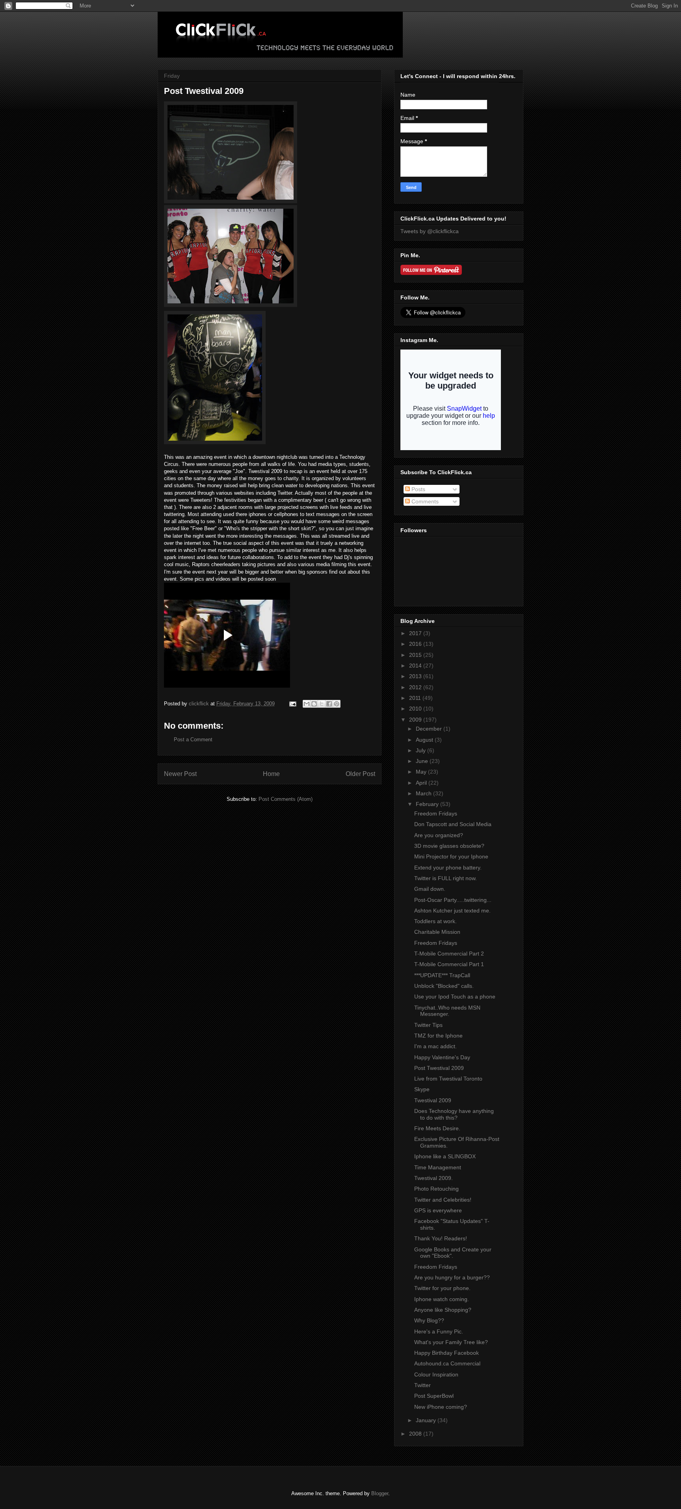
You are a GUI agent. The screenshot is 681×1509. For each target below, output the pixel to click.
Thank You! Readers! (440, 1238)
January (426, 1420)
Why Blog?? (429, 1320)
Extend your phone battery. (448, 867)
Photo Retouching (436, 1189)
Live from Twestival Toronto (448, 1078)
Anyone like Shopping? (442, 1310)
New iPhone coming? (440, 1407)
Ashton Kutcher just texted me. (452, 910)
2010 (416, 708)
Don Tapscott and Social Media (452, 824)
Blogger (379, 1493)
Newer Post (180, 773)
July (421, 750)
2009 (416, 719)
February (428, 804)
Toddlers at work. (435, 921)
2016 (416, 644)
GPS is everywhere (438, 1210)
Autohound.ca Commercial (447, 1363)
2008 (416, 1433)
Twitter (422, 1385)
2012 (416, 687)
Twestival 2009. (433, 1178)
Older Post (360, 773)
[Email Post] (292, 704)
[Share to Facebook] (329, 704)
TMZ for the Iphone (438, 1035)
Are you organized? (438, 835)
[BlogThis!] (314, 704)
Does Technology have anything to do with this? (454, 1114)
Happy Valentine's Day (442, 1057)
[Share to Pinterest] (336, 704)
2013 (416, 676)
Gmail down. (429, 889)
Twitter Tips (428, 1025)
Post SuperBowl (434, 1396)
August (425, 740)
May (422, 772)
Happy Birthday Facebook (446, 1353)
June (423, 761)
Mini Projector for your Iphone (451, 856)
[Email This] (307, 704)
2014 (416, 665)
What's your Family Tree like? (451, 1342)
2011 (415, 698)
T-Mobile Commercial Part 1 (449, 964)
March (424, 793)
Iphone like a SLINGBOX (445, 1156)
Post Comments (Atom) (286, 799)
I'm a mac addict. (435, 1046)
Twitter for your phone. (442, 1288)
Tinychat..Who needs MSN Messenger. (447, 1010)
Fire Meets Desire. (437, 1128)
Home (271, 773)
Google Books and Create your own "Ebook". (452, 1252)
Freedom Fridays (435, 813)
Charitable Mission (437, 932)
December (429, 729)
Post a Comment (193, 739)
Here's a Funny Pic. (438, 1331)
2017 (416, 633)
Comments (424, 501)
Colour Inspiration (436, 1374)
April (422, 783)
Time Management (437, 1167)
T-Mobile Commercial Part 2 (449, 953)
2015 (416, 655)
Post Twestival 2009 (439, 1068)
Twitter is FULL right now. (445, 878)
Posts (417, 489)
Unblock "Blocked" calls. (444, 986)
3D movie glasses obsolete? (449, 846)
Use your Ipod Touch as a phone (454, 996)
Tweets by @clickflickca (429, 231)
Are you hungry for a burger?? (452, 1277)
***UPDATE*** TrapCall (442, 975)
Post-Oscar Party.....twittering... (452, 900)
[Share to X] (322, 704)
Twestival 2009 (432, 1100)
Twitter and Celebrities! (442, 1200)
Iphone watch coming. (441, 1299)
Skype (422, 1089)
